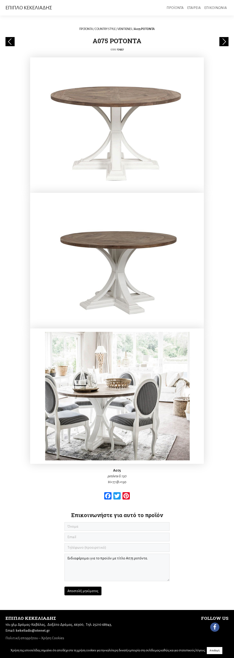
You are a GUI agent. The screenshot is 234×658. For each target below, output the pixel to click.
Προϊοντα (175, 8)
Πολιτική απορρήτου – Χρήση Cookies (34, 638)
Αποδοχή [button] (215, 650)
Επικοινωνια (215, 8)
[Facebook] (214, 627)
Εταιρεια (194, 8)
